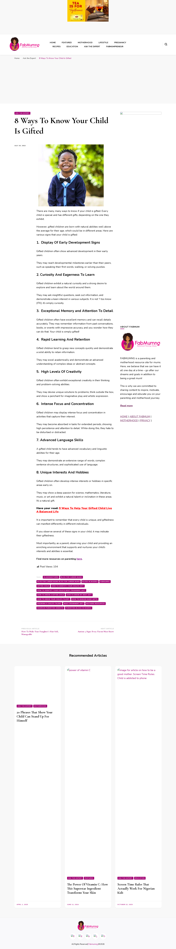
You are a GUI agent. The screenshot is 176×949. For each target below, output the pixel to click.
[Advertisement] (88, 83)
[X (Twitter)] (80, 936)
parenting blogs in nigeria (78, 608)
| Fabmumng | (93, 944)
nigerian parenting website (50, 608)
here (79, 559)
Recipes (57, 46)
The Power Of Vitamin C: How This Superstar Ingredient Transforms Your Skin (87, 888)
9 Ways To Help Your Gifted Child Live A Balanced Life (74, 509)
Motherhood (85, 42)
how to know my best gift (79, 595)
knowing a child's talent (49, 604)
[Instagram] (88, 936)
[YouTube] (103, 936)
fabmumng (105, 582)
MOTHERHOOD (129, 420)
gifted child (43, 586)
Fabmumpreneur (114, 46)
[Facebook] (73, 936)
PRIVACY (145, 420)
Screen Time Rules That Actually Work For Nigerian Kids (136, 888)
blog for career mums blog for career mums (58, 582)
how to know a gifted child (50, 595)
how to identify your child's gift (68, 586)
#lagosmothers (51, 577)
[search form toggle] (166, 44)
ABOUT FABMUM (140, 416)
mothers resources (95, 604)
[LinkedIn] (95, 936)
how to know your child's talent (53, 599)
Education (72, 46)
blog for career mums (71, 577)
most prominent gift (74, 604)
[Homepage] (88, 926)
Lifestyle (103, 42)
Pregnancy (120, 42)
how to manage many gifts (84, 599)
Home (53, 42)
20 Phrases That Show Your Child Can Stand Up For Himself (35, 888)
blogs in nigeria (90, 582)
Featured (67, 42)
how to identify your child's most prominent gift (61, 590)
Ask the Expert (92, 46)
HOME (124, 416)
